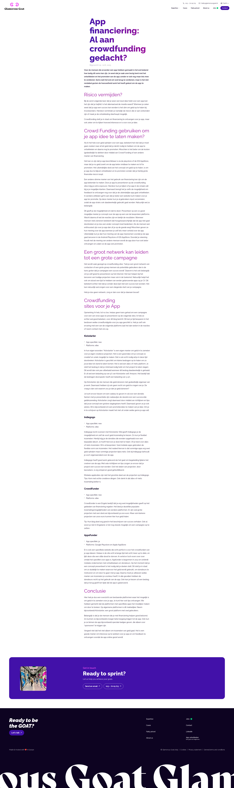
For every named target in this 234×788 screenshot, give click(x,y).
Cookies (183, 750)
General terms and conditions (214, 750)
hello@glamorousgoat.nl (209, 3)
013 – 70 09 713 (190, 3)
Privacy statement (195, 750)
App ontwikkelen (192, 737)
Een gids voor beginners (193, 739)
